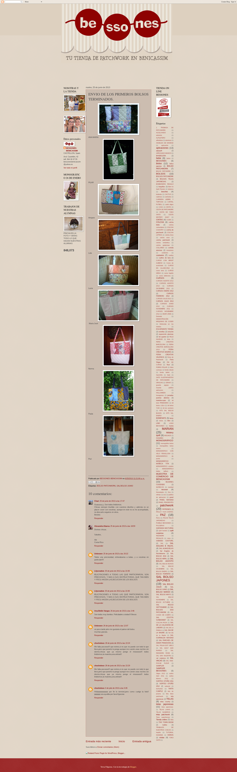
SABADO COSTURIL (164, 541)
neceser (164, 490)
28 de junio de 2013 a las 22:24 (117, 643)
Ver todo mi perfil (70, 168)
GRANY (168, 382)
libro (168, 421)
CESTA (168, 207)
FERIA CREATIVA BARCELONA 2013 (164, 347)
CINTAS (159, 220)
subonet (167, 686)
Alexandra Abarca (102, 526)
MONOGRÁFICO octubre (164, 466)
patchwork (166, 505)
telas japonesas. (168, 707)
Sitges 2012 (160, 673)
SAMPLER (160, 666)
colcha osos (165, 237)
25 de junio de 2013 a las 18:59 (122, 526)
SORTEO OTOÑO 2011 (164, 681)
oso (164, 494)
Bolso (159, 163)
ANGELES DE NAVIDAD (164, 143)
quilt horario (163, 530)
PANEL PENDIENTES (166, 502)
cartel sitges (169, 204)
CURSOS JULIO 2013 (164, 301)
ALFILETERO (160, 138)
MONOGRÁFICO (164, 440)
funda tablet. (165, 372)
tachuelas (159, 688)
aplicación (164, 145)
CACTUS (168, 194)
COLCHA (160, 222)
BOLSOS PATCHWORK (164, 176)
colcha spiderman (163, 245)
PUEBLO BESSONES (163, 523)
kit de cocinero (168, 408)
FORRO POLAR (161, 367)
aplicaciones (162, 148)
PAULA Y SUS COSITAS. (164, 512)
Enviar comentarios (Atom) (108, 747)
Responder (98, 518)
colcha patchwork (163, 240)
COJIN (169, 220)
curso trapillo (168, 273)
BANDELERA (161, 156)
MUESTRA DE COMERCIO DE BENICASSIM (164, 476)
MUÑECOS (160, 487)
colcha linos (169, 235)
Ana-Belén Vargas (102, 611)
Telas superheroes (163, 717)
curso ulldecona (165, 276)
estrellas (162, 332)
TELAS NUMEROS (163, 712)
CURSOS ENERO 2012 (164, 291)
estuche (170, 332)
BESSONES (161, 161)
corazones (169, 250)
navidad (170, 487)
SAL (161, 543)
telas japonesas (164, 704)
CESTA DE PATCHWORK (164, 209)
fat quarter (162, 337)
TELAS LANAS (164, 709)
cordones (165, 253)
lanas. (161, 420)
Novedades (160, 492)
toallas (164, 725)
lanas (171, 418)
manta (171, 426)
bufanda (159, 194)
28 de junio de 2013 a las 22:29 (117, 666)
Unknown (98, 554)
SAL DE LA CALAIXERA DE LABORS (164, 625)
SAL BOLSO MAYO (163, 594)
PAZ (163, 514)
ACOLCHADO (161, 132)
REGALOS (159, 538)
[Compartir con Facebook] (96, 482)
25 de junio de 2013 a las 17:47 (112, 501)
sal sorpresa (161, 658)
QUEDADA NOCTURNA (164, 528)
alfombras (159, 140)
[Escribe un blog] (92, 482)
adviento (159, 135)
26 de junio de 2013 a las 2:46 (122, 611)
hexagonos (160, 395)
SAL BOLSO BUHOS (166, 564)
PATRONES (166, 509)
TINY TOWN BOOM (166, 722)
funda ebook (169, 370)
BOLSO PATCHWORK (106, 486)
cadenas (159, 197)
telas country (165, 702)
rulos (169, 538)
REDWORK (160, 535)
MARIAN (167, 428)
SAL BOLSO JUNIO (125, 486)
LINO (158, 423)
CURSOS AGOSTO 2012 (164, 281)
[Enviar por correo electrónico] (89, 482)
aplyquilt (159, 151)
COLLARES (160, 247)
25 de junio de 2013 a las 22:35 (117, 571)
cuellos (171, 255)
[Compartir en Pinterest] (99, 482)
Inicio (122, 741)
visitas (161, 738)
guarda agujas (162, 385)
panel (171, 497)
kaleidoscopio (161, 400)
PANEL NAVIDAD (166, 500)
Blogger (133, 767)
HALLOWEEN (161, 393)
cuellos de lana (165, 258)
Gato (168, 375)
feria (168, 339)
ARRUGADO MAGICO (163, 153)
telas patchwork (163, 715)
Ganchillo (159, 375)
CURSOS (160, 278)
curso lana (160, 270)
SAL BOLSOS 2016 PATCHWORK (164, 609)
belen (168, 158)
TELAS (169, 699)
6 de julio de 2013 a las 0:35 (116, 688)
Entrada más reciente (98, 741)
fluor (168, 365)
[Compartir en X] (94, 482)
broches (164, 192)
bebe (158, 158)
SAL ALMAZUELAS (166, 548)
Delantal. (159, 316)
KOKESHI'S (161, 418)
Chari (96, 501)
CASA (161, 207)
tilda (172, 719)
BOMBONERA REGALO (164, 184)
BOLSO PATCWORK (163, 171)
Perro (158, 518)
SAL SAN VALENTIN (163, 655)
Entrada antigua (141, 741)
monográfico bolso (167, 443)
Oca (169, 492)
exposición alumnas (166, 334)
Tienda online (161, 720)
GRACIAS (159, 382)
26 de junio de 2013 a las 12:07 (115, 626)
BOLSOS (160, 173)
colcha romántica (162, 242)
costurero (160, 255)
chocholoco (99, 643)
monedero (159, 438)
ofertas (158, 494)
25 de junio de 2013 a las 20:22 (115, 554)
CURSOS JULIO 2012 (163, 298)
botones (170, 189)
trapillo (158, 732)
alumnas (168, 140)
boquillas (162, 187)
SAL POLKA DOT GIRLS (164, 645)
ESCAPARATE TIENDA (164, 329)
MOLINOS (167, 435)
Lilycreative (99, 571)
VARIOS (170, 735)
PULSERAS (160, 525)
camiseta (168, 197)
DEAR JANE (167, 314)
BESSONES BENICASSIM (72, 149)
